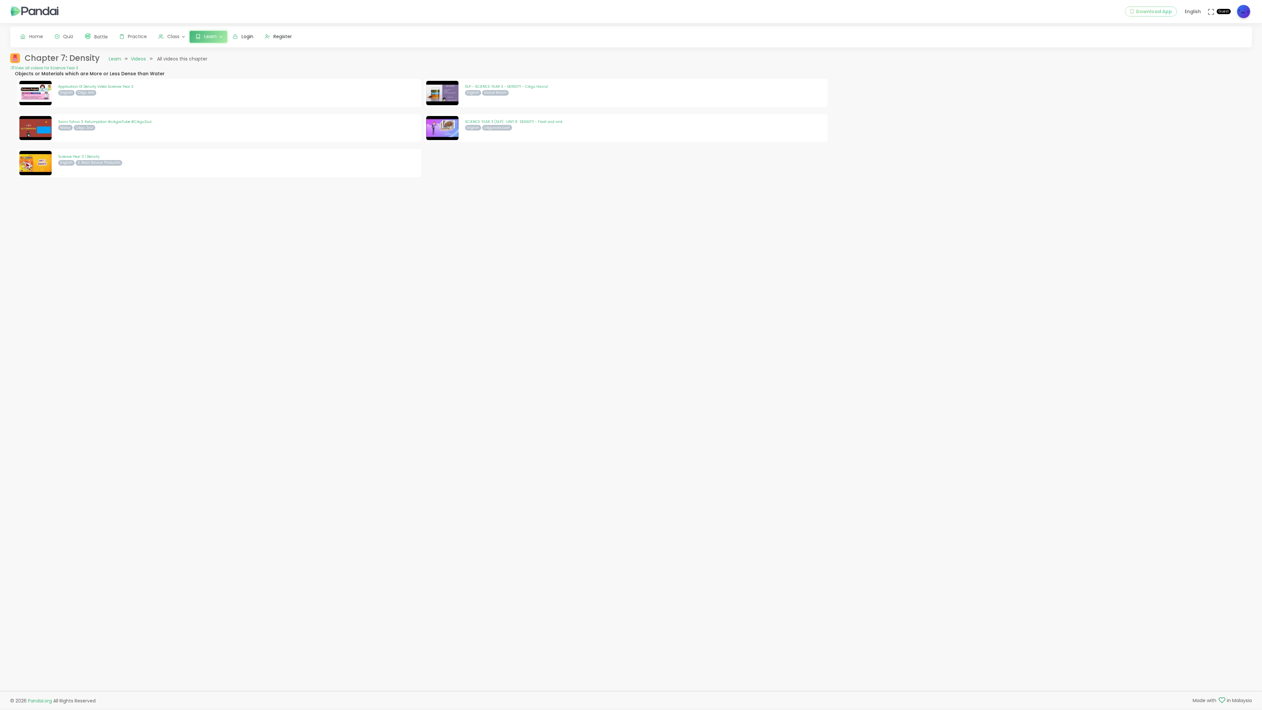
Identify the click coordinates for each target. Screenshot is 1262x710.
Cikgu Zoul (84, 128)
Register (282, 36)
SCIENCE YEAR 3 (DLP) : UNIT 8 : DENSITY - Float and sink (514, 121)
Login (247, 36)
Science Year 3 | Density (79, 156)
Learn (115, 59)
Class (173, 36)
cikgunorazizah (497, 128)
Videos (138, 59)
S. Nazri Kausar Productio (99, 162)
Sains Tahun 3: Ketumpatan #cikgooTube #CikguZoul (105, 121)
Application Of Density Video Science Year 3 (95, 86)
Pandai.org (40, 701)
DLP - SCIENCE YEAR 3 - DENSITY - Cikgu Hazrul (506, 86)
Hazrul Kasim (495, 92)
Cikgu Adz (86, 92)
